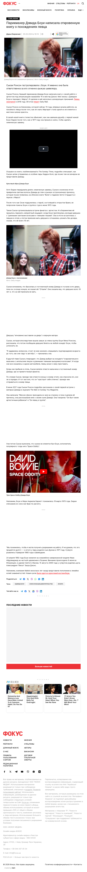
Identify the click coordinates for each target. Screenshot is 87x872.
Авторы (27, 748)
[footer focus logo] (13, 733)
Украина (71, 10)
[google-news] (33, 771)
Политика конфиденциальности (58, 864)
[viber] (27, 771)
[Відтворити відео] (43, 472)
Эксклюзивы (28, 10)
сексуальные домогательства (41, 584)
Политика (59, 10)
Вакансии (29, 751)
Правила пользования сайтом (9, 757)
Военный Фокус (44, 10)
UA (78, 3)
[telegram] (16, 771)
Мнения (50, 3)
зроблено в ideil (10, 868)
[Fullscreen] (78, 228)
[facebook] (4, 771)
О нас (5, 751)
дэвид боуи (20, 584)
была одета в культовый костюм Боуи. (53, 573)
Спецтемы (60, 3)
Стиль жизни (13, 18)
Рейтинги (71, 3)
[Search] (83, 3)
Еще (80, 10)
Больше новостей (43, 666)
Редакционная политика (10, 765)
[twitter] (10, 771)
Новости (7, 740)
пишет (36, 102)
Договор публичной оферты (29, 757)
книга (61, 584)
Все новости (13, 10)
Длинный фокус (11, 748)
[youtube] (22, 771)
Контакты (78, 864)
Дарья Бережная (13, 34)
